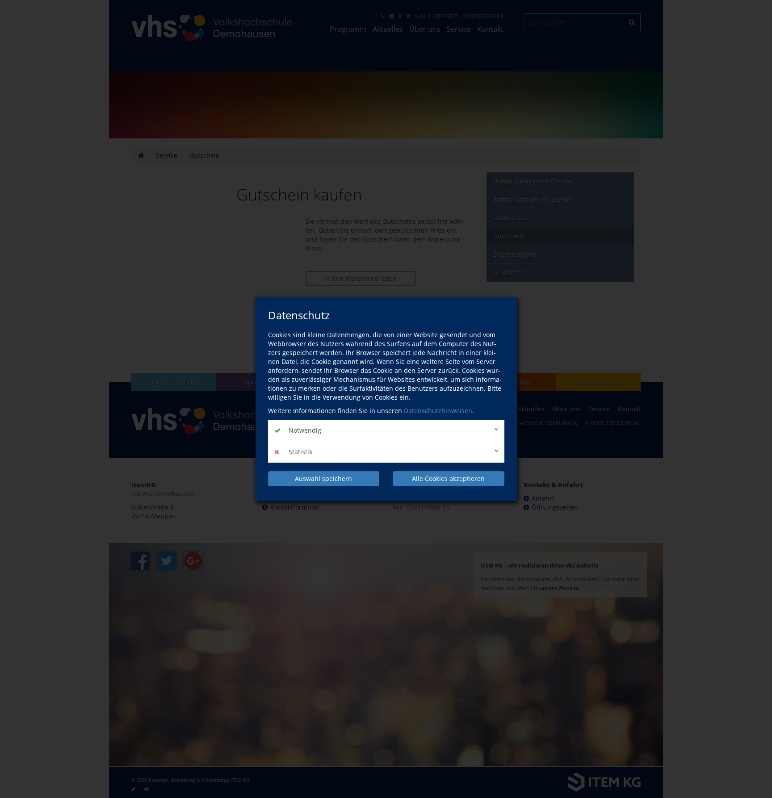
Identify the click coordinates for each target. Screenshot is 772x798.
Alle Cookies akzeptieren (448, 478)
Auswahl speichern (323, 478)
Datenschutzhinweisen (438, 410)
